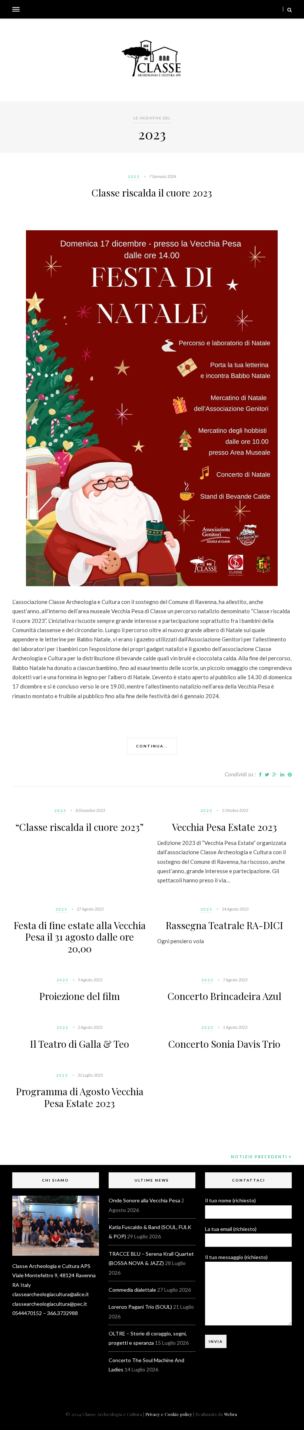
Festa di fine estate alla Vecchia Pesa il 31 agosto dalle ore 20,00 (80, 937)
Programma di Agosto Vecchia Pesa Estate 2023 (79, 1097)
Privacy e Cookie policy (168, 1414)
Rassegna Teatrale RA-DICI (224, 925)
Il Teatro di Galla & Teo (79, 1043)
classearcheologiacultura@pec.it (49, 1304)
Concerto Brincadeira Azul (224, 996)
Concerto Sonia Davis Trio (224, 1043)
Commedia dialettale (132, 1290)
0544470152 (27, 1313)
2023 (134, 176)
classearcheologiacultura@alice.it (50, 1294)
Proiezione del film (79, 996)
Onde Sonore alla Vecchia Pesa (144, 1200)
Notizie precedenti (260, 1156)
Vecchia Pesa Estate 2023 (224, 826)
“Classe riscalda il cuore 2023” (79, 826)
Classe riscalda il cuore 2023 (152, 192)
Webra (230, 1414)
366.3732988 (62, 1313)
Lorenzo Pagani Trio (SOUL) (140, 1307)
